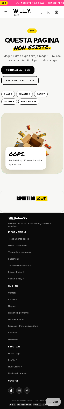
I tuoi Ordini (15, 366)
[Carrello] (56, 12)
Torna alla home (17, 70)
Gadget (9, 101)
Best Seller (29, 101)
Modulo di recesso (17, 373)
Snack (8, 94)
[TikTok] (11, 390)
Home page (14, 353)
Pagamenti (13, 259)
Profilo (12, 360)
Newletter (13, 339)
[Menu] (6, 12)
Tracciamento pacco (18, 239)
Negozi (12, 306)
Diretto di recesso (17, 245)
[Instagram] (19, 390)
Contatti (12, 292)
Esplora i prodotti (20, 80)
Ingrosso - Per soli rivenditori (23, 326)
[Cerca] (40, 12)
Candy (41, 94)
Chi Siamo (13, 299)
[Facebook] (27, 390)
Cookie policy (16, 278)
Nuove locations (16, 319)
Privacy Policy (16, 272)
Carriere (12, 332)
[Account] (48, 12)
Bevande (24, 94)
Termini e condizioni (19, 265)
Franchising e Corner (18, 312)
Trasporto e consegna (19, 252)
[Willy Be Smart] (22, 12)
